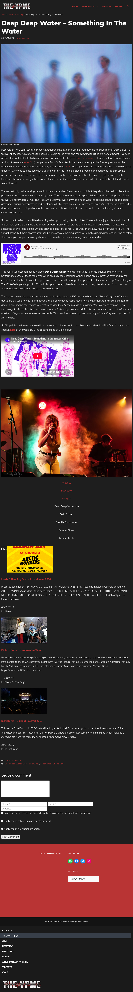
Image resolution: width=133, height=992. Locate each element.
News (4, 940)
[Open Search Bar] (127, 6)
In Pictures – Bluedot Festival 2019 (21, 720)
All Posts (7, 930)
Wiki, (67, 166)
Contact (119, 6)
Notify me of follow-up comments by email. (27, 821)
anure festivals (86, 158)
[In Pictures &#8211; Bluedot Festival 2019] (24, 713)
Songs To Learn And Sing (15, 961)
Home (4, 14)
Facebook (66, 490)
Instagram (66, 498)
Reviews (6, 956)
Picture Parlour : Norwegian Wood (21, 650)
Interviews (7, 946)
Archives (73, 871)
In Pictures (8, 951)
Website (66, 482)
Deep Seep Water (13, 763)
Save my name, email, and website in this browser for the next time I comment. (47, 813)
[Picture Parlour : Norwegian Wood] (24, 642)
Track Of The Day (16, 14)
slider (43, 763)
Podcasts (7, 967)
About (75, 6)
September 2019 (31, 763)
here (12, 329)
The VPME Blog (88, 6)
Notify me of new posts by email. (22, 828)
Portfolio (107, 6)
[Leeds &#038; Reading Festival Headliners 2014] (30, 571)
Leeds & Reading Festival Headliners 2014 (26, 579)
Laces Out (28, 162)
